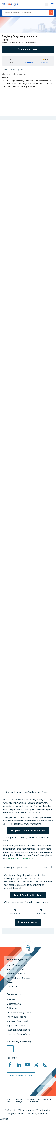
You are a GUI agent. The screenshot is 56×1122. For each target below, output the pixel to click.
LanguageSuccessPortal (19, 1034)
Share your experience (25, 767)
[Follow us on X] (36, 1065)
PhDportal (12, 1008)
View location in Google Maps (23, 653)
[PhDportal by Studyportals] (11, 4)
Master (12, 240)
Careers (11, 982)
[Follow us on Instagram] (45, 1065)
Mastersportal (14, 1003)
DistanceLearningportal (19, 1012)
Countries (13, 70)
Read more (6, 401)
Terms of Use (9, 1100)
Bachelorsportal (15, 999)
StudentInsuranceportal (19, 1029)
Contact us (12, 986)
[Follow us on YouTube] (27, 1065)
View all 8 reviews (13, 709)
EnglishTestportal (16, 1025)
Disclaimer (47, 1099)
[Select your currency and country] (10, 1048)
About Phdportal (15, 969)
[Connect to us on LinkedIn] (18, 1065)
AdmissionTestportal (17, 1021)
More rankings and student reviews (20, 505)
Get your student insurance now (28, 830)
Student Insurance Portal (20, 858)
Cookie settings (19, 1100)
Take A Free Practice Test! (28, 895)
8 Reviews (45, 62)
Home (4, 70)
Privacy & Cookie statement (33, 1100)
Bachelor (23, 240)
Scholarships (28, 62)
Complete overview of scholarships (25, 311)
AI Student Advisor (16, 973)
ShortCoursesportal (17, 1016)
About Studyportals (16, 965)
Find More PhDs (29, 49)
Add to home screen (21, 1075)
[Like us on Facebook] (10, 1065)
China (22, 70)
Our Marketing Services (19, 977)
